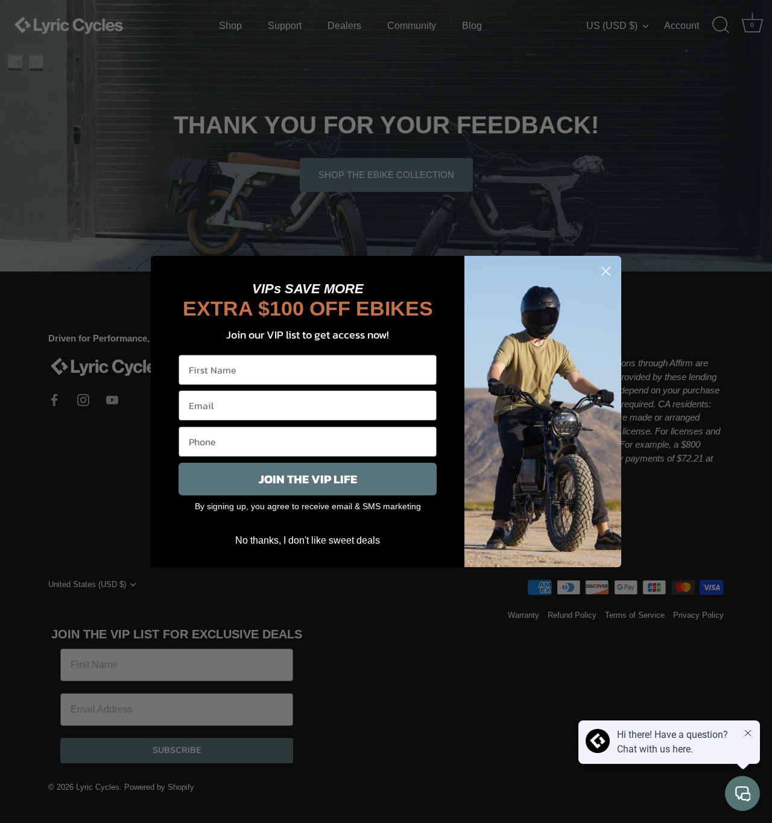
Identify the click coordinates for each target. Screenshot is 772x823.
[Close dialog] (605, 271)
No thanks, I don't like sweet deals (307, 540)
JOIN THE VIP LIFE (308, 479)
